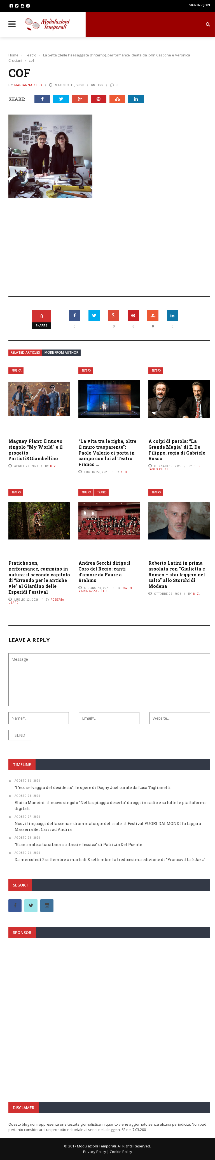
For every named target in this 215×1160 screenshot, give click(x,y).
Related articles (25, 352)
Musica (16, 370)
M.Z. (53, 466)
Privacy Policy (94, 1151)
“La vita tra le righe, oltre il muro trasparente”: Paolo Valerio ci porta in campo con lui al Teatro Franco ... (107, 452)
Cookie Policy (121, 1151)
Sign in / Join (199, 5)
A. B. (124, 472)
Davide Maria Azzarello (105, 589)
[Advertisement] (109, 243)
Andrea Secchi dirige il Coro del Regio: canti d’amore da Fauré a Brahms (104, 571)
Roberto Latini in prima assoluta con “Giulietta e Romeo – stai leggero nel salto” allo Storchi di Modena (176, 574)
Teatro (86, 370)
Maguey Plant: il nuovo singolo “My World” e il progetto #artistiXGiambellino (35, 449)
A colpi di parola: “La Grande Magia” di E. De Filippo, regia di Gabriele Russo (176, 449)
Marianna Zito (28, 85)
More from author (61, 352)
